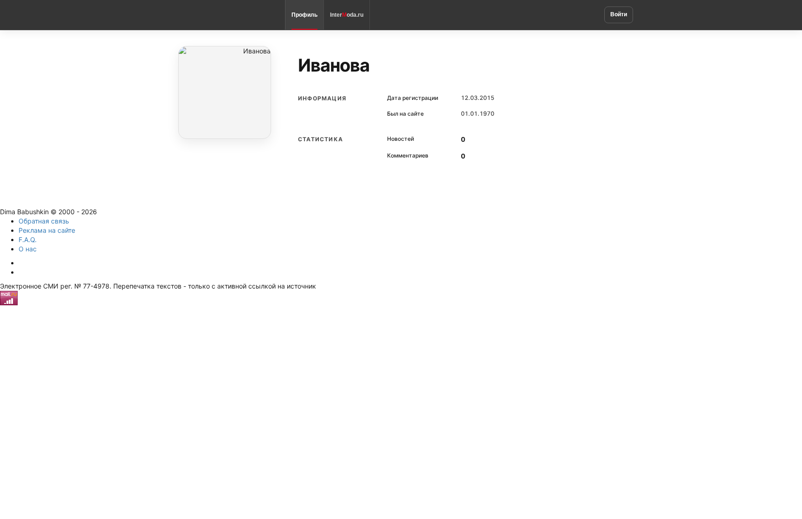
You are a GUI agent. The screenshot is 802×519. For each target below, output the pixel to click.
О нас (28, 249)
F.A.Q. (28, 239)
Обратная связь (44, 221)
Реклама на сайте (47, 230)
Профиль (304, 15)
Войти (618, 14)
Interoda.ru (346, 15)
